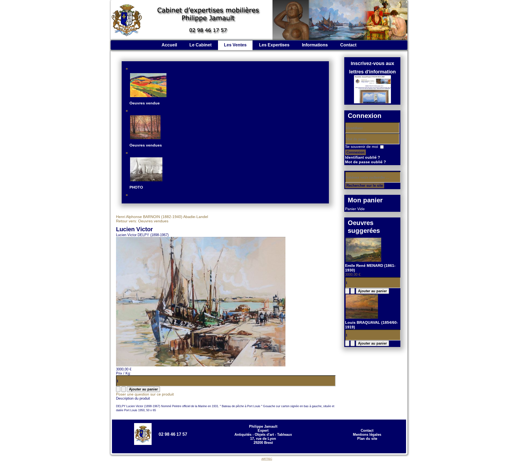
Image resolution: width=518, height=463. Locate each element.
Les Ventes (235, 45)
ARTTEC (266, 458)
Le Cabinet (200, 45)
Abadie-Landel (195, 217)
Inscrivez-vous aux (372, 63)
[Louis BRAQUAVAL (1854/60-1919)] (362, 318)
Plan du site (367, 439)
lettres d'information (372, 71)
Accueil (169, 45)
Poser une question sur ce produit (145, 394)
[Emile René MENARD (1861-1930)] (363, 261)
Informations (315, 45)
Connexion (355, 152)
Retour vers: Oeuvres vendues (142, 221)
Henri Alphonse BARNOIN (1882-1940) (149, 217)
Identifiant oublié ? (362, 157)
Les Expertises (274, 45)
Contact (348, 45)
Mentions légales (367, 435)
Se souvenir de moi (361, 146)
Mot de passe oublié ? (365, 162)
